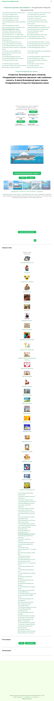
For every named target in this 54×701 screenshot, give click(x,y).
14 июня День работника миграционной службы (14, 36)
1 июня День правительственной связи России (39, 12)
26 (31, 191)
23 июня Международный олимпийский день (38, 56)
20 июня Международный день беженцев (12, 45)
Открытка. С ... (20, 697)
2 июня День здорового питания (10, 18)
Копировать (33, 111)
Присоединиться (30, 643)
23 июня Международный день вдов (11, 56)
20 (22, 191)
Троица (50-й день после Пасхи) (35, 67)
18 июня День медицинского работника (12, 43)
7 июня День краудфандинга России (36, 25)
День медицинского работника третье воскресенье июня (25, 602)
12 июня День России (32, 32)
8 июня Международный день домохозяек (37, 29)
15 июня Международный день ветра (36, 38)
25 (30, 191)
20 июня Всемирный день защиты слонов (37, 45)
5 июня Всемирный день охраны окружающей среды (26, 517)
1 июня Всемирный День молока (10, 16)
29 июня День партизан (33, 65)
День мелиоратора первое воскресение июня (13, 27)
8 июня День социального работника (11, 31)
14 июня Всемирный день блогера (35, 36)
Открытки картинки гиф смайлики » (17, 7)
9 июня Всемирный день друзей (35, 31)
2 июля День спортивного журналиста (37, 16)
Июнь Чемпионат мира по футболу (11, 67)
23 (27, 191)
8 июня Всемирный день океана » (27, 71)
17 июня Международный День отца (11, 42)
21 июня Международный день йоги (36, 47)
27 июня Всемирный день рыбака (10, 63)
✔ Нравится (31, 177)
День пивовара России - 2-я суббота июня (12, 34)
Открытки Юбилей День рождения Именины (27, 358)
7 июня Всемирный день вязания (10, 25)
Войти (21, 643)
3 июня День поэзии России (34, 18)
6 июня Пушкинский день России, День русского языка (26, 521)
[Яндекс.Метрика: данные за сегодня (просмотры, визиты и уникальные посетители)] (27, 699)
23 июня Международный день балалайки (12, 58)
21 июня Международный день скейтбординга (39, 51)
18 (19, 191)
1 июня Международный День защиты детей (13, 12)
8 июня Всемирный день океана (10, 29)
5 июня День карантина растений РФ (36, 20)
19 (21, 191)
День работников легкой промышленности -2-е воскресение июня (27, 563)
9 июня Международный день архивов (12, 32)
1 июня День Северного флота (10, 14)
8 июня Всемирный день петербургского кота (38, 27)
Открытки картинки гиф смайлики (12, 194)
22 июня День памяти (32, 52)
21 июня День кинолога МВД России (11, 51)
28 (34, 191)
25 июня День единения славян (10, 60)
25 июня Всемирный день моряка (35, 58)
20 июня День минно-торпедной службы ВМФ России (26, 591)
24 (28, 191)
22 (25, 191)
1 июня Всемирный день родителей (36, 14)
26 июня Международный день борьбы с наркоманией (26, 619)
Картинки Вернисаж (10, 1)
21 (24, 191)
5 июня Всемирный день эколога (10, 20)
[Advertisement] (27, 94)
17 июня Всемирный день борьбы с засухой (38, 42)
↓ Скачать (22, 177)
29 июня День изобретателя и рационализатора (14, 65)
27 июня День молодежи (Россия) (35, 63)
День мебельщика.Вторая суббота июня (37, 34)
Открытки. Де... (28, 697)
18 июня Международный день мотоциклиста (38, 43)
